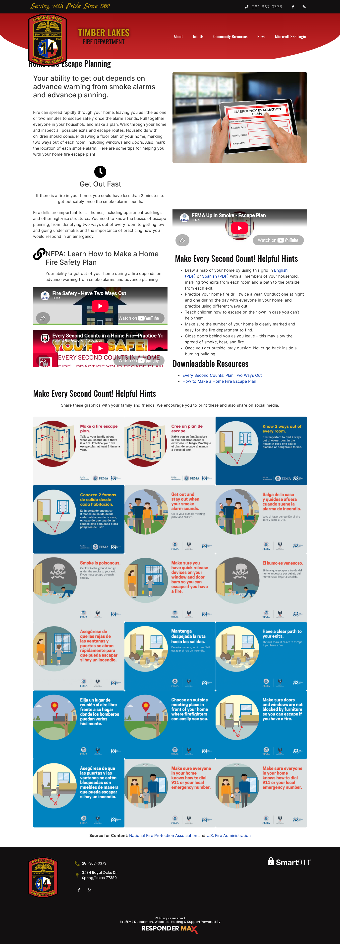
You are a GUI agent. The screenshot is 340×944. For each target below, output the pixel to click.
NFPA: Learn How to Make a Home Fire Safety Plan (102, 258)
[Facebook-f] (293, 6)
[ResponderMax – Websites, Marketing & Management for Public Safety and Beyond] (170, 930)
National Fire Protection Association (163, 835)
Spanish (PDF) (215, 276)
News (261, 36)
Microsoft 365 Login (290, 36)
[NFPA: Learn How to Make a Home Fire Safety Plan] (39, 254)
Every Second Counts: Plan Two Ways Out (222, 375)
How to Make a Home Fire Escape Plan (219, 381)
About (178, 36)
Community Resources (230, 36)
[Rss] (304, 6)
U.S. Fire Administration (229, 835)
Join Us (198, 36)
